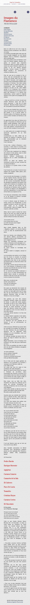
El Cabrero (6, 37)
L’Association (6, 4)
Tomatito (6, 40)
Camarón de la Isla (9, 35)
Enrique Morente (8, 31)
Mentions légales (11, 602)
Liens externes (21, 4)
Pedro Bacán (7, 29)
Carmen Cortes (8, 43)
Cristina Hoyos (8, 42)
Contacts (14, 4)
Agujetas (6, 32)
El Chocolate (7, 45)
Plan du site (20, 602)
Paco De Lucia (7, 38)
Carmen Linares (8, 34)
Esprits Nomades (15, 2)
